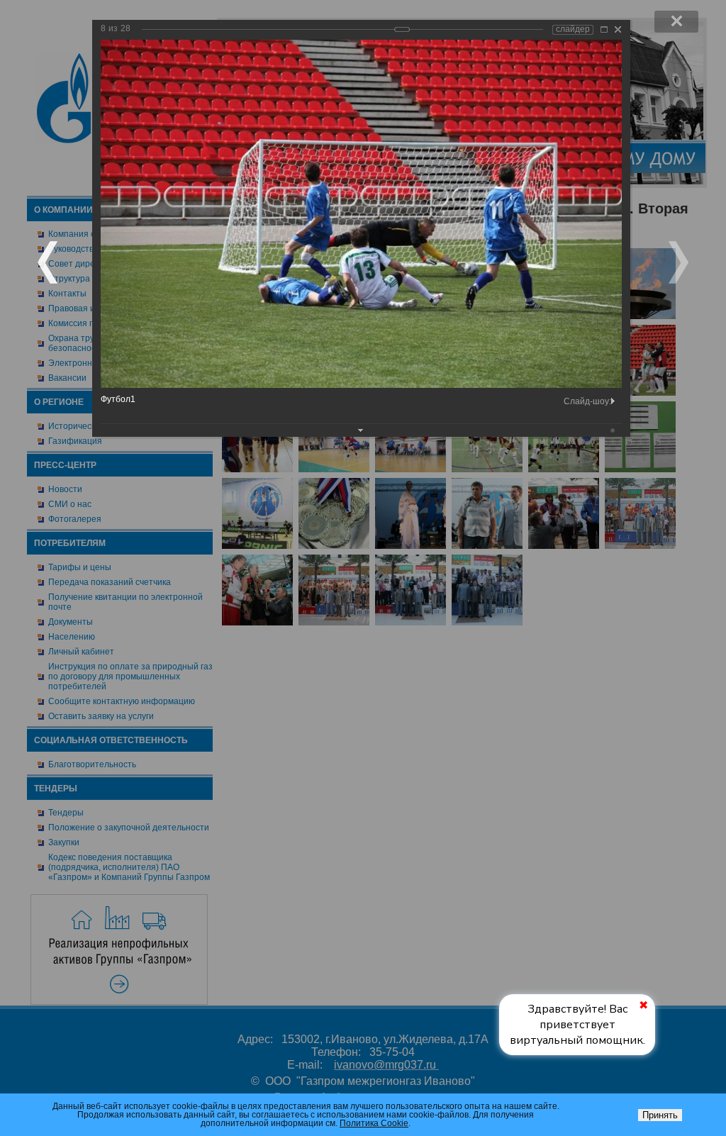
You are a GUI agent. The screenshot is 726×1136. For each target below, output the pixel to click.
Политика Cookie (374, 1123)
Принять (660, 1115)
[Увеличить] (604, 29)
